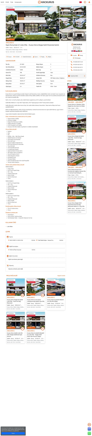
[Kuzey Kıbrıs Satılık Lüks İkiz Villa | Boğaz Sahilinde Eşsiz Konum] (15, 320)
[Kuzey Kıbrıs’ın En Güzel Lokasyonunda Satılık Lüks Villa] (36, 287)
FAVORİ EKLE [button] (10, 7)
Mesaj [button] (81, 55)
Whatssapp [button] (77, 58)
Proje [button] (11, 2)
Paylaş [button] (42, 56)
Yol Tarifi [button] (17, 56)
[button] (32, 23)
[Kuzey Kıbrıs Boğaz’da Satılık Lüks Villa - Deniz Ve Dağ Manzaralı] (15, 287)
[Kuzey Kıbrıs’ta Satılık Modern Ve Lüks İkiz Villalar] (56, 287)
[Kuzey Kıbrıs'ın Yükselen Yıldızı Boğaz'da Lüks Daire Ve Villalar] (76, 92)
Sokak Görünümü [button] (27, 56)
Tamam (13, 433)
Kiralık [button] (7, 2)
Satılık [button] (2, 2)
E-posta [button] (75, 55)
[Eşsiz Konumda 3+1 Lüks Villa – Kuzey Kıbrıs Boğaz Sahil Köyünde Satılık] (32, 23)
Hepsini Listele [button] (61, 275)
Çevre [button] (36, 56)
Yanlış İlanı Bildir (74, 76)
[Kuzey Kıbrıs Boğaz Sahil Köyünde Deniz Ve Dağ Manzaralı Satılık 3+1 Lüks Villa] (76, 190)
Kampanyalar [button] (18, 2)
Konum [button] (10, 56)
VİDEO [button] (9, 39)
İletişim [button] (49, 56)
